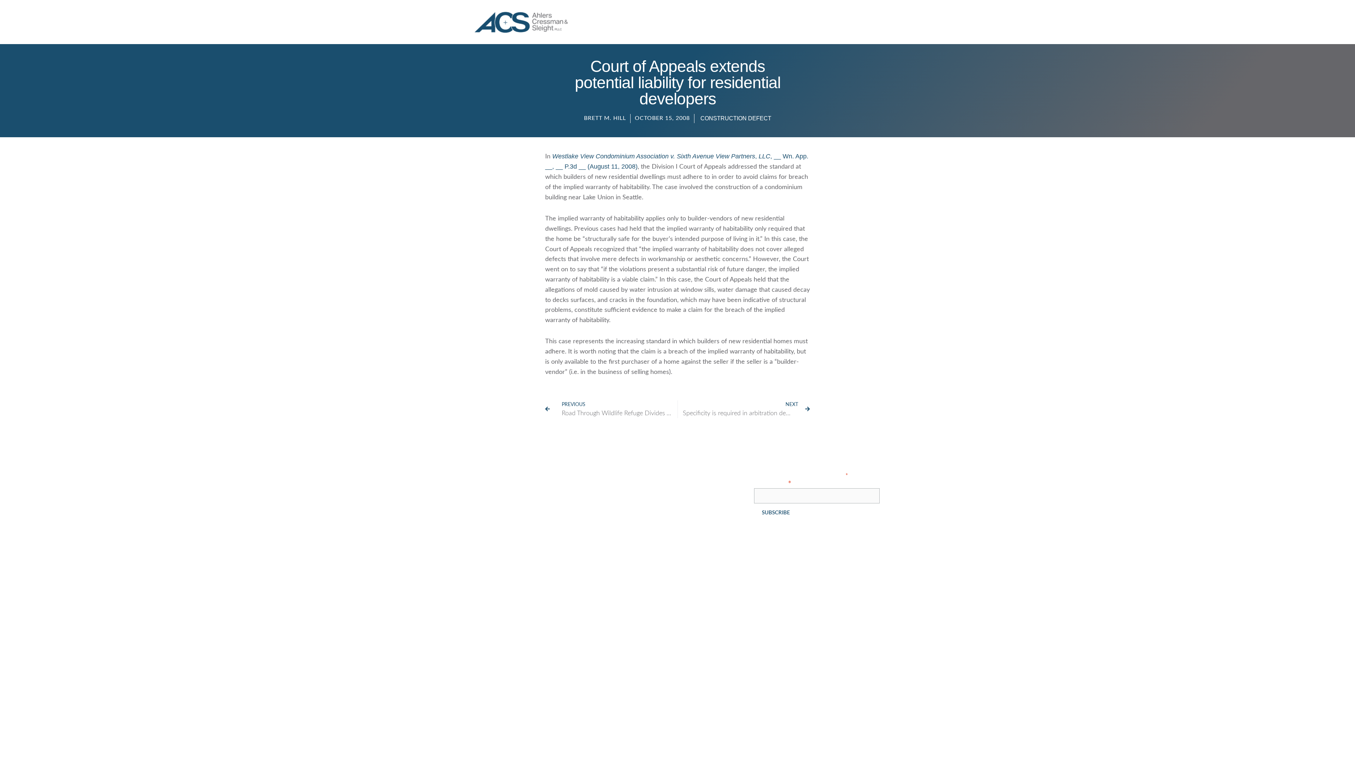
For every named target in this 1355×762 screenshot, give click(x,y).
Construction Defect (735, 118)
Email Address (772, 483)
